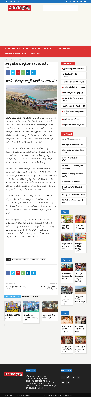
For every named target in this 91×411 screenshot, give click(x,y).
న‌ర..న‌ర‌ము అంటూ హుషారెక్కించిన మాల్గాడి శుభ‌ (72, 167)
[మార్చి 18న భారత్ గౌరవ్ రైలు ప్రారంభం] (13, 306)
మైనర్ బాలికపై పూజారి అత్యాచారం (73, 68)
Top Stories (11, 49)
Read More (40, 387)
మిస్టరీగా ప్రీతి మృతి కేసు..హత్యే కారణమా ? (16, 288)
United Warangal (45, 49)
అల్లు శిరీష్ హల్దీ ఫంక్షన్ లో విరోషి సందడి (67, 349)
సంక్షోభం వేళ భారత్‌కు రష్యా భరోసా (74, 124)
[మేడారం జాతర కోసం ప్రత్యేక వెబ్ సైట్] (50, 306)
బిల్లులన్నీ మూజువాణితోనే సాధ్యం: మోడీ (73, 194)
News (19, 49)
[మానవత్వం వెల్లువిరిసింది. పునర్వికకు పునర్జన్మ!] (81, 267)
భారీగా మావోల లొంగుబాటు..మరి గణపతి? (73, 99)
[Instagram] (70, 1)
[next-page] (9, 325)
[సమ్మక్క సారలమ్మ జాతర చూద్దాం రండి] (67, 237)
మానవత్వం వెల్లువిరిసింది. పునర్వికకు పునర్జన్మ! (79, 277)
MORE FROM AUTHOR (30, 296)
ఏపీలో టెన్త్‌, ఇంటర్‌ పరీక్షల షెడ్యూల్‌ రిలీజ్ (72, 201)
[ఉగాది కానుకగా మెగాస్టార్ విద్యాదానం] (67, 320)
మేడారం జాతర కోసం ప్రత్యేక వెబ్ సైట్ (49, 316)
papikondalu (34, 259)
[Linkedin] (74, 1)
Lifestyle (25, 54)
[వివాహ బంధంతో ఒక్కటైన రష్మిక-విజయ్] (81, 340)
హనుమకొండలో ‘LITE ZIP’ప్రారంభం (70, 75)
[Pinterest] (77, 1)
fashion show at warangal (80, 227)
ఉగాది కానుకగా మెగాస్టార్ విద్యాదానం (74, 81)
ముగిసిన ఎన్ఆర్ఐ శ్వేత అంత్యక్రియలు (74, 87)
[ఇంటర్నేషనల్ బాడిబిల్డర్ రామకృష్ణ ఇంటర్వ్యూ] (81, 237)
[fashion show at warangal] (81, 219)
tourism (43, 259)
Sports (17, 54)
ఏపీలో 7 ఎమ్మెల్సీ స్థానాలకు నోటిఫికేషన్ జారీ (48, 288)
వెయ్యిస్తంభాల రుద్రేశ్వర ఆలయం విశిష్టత (80, 299)
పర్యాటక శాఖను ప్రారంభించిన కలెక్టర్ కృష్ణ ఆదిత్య (31, 317)
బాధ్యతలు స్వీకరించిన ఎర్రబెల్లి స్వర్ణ (73, 92)
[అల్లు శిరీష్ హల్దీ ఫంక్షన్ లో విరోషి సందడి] (67, 340)
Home (6, 59)
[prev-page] (5, 325)
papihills (25, 259)
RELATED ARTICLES (13, 296)
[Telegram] (33, 72)
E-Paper (38, 54)
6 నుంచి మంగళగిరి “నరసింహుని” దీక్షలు (72, 188)
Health (70, 49)
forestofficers (16, 259)
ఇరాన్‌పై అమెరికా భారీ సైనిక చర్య (73, 119)
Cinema (25, 49)
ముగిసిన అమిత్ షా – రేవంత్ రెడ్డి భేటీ (74, 106)
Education (57, 49)
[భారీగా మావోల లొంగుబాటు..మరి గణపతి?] (67, 267)
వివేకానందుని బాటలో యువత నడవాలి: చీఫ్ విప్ (73, 151)
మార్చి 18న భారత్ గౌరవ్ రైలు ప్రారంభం (12, 316)
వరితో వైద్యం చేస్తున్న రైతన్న (66, 227)
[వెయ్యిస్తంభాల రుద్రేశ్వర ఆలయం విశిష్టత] (81, 290)
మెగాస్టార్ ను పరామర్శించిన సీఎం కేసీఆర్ (72, 159)
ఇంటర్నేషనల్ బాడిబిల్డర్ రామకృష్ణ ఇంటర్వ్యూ (79, 247)
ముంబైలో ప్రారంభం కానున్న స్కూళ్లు (72, 139)
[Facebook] (66, 1)
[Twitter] (81, 1)
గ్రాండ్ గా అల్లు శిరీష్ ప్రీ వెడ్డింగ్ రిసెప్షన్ (79, 329)
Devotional (9, 54)
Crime (64, 49)
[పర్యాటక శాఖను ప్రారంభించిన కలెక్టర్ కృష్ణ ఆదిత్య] (31, 306)
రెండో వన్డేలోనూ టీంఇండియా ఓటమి (72, 144)
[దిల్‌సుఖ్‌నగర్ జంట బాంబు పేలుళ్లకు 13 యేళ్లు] (67, 290)
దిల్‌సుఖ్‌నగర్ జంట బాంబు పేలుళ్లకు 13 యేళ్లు (65, 300)
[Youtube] (85, 1)
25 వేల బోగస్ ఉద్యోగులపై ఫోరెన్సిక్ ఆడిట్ (73, 112)
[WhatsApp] (23, 72)
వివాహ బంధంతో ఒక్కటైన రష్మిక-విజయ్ (80, 349)
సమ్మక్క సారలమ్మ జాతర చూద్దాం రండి (67, 246)
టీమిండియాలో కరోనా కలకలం (71, 181)
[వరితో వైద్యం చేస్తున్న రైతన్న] (67, 219)
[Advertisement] (60, 8)
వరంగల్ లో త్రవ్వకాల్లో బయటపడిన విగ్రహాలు (72, 175)
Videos (32, 54)
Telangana (33, 49)
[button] (84, 48)
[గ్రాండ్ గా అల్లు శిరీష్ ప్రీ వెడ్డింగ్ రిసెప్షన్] (81, 320)
